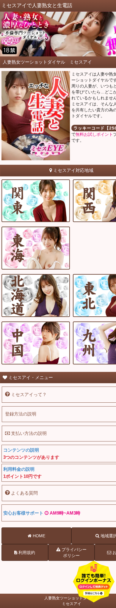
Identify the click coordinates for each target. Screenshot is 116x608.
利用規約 (26, 552)
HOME (38, 535)
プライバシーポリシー (73, 552)
